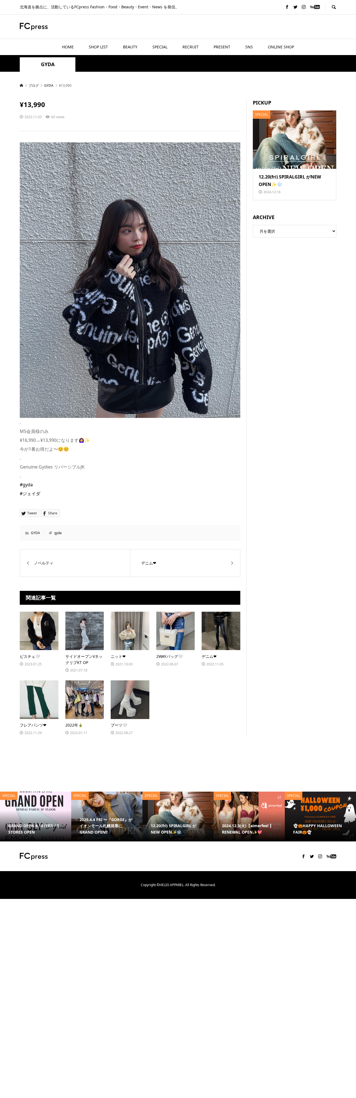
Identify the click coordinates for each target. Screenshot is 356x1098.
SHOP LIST (98, 46)
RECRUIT (190, 46)
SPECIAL (159, 46)
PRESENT (222, 46)
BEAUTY (130, 46)
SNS (249, 46)
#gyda (26, 485)
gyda (58, 533)
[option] (42, 816)
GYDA (48, 64)
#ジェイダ (30, 493)
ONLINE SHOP (281, 46)
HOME (68, 46)
